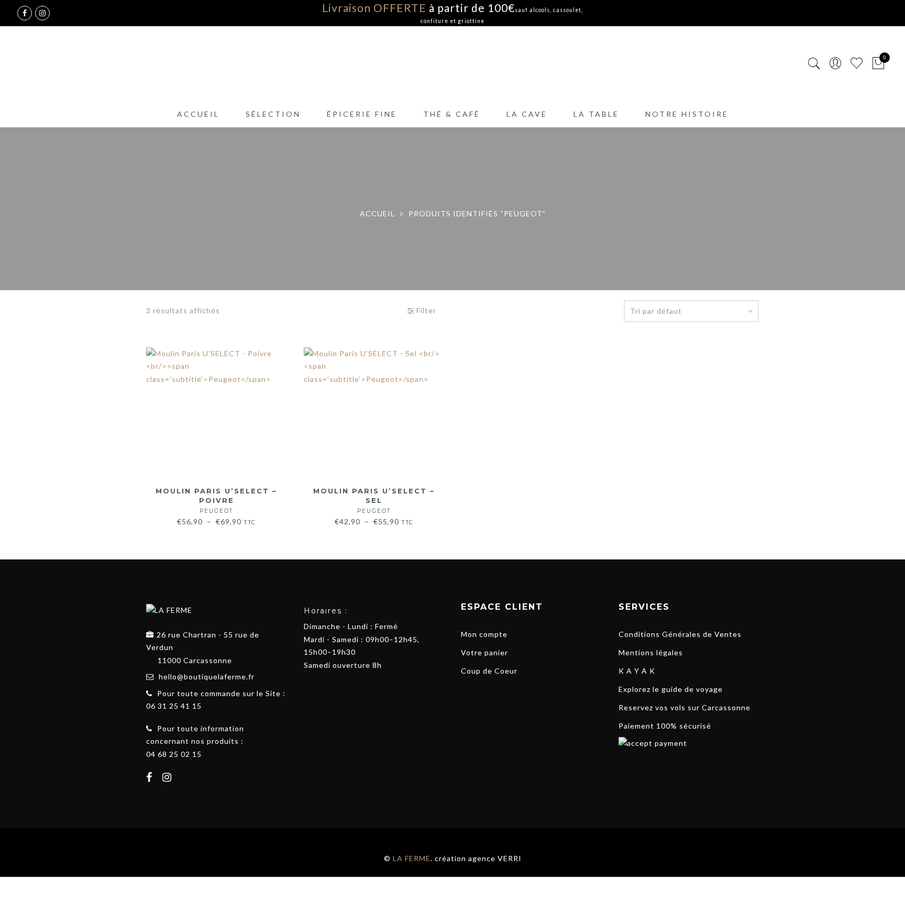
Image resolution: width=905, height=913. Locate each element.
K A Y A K (637, 670)
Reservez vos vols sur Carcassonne (685, 707)
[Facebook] (150, 778)
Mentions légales (651, 652)
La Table (596, 113)
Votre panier (484, 652)
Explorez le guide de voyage (671, 689)
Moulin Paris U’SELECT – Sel (374, 500)
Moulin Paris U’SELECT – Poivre (216, 500)
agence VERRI (495, 858)
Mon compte (484, 634)
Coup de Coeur (489, 670)
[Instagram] (168, 778)
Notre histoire (687, 113)
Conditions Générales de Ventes (680, 634)
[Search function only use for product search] (814, 63)
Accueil (198, 113)
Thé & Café (451, 113)
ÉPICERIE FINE (362, 113)
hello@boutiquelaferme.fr (207, 676)
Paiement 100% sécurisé (665, 725)
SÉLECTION (273, 113)
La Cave (526, 113)
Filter (425, 310)
